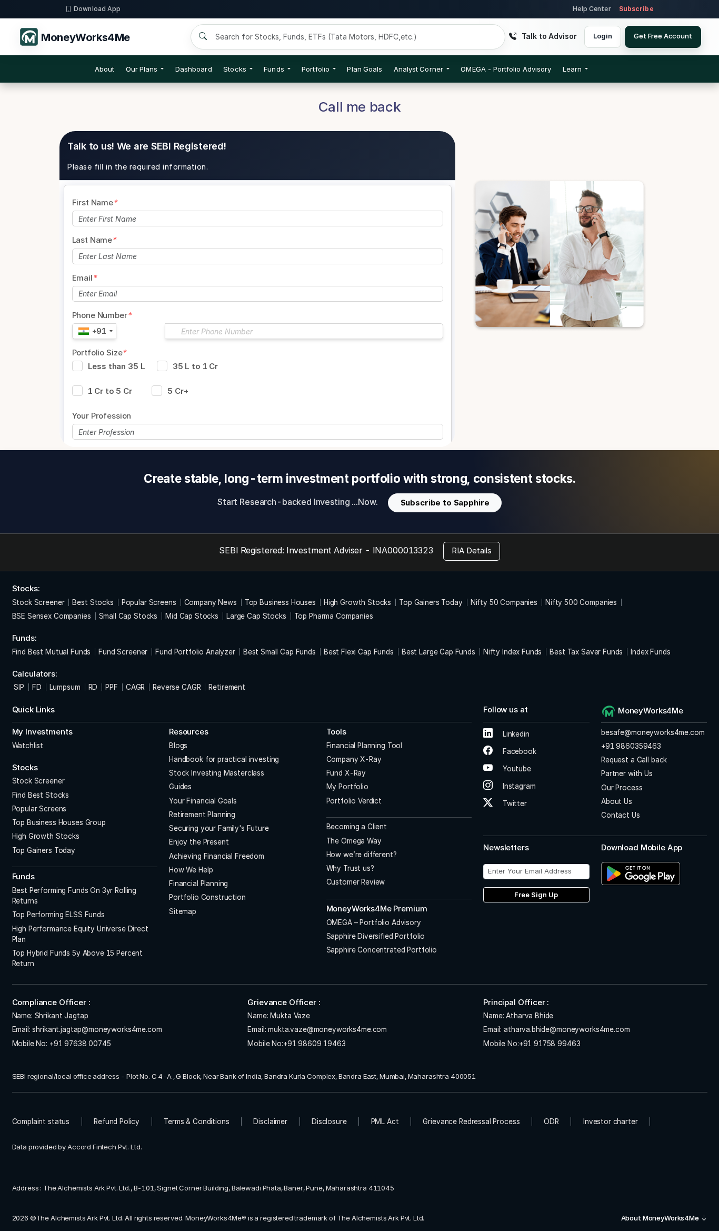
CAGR (135, 687)
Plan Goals (364, 69)
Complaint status (41, 1121)
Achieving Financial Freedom (216, 856)
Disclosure (329, 1121)
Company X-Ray (354, 759)
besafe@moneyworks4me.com (652, 732)
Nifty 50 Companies (504, 602)
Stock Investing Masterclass (216, 773)
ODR (551, 1121)
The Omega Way (354, 841)
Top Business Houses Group (59, 822)
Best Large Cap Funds (438, 652)
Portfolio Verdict (354, 801)
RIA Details (472, 550)
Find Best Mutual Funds (51, 652)
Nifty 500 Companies (581, 602)
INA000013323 (403, 550)
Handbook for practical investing (224, 759)
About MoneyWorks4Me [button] (661, 1218)
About (104, 69)
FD (37, 687)
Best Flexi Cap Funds (359, 652)
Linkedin (515, 734)
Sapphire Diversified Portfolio (375, 936)
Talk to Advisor (549, 36)
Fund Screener (122, 652)
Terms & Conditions (196, 1121)
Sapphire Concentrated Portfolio (381, 950)
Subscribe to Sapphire (445, 503)
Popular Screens (149, 602)
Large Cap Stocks (256, 616)
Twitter (514, 803)
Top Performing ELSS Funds (58, 914)
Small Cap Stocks (128, 616)
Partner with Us (627, 773)
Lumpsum (65, 687)
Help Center (592, 9)
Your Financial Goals (203, 801)
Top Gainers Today (430, 602)
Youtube (516, 769)
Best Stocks (92, 602)
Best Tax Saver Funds (586, 652)
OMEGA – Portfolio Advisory (373, 922)
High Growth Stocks (357, 602)
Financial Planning (198, 883)
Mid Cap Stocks (191, 616)
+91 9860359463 (631, 746)
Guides (180, 786)
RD (93, 687)
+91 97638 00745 (79, 1043)
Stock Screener (38, 602)
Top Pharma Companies (333, 616)
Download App (97, 9)
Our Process (621, 787)
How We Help (191, 870)
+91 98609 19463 (314, 1043)
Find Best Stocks (40, 795)
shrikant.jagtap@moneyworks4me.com (97, 1029)
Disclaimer (270, 1121)
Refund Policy (116, 1121)
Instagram (518, 786)
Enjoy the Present (198, 842)
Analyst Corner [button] (418, 69)
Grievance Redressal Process (471, 1121)
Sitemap (182, 911)
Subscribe (636, 9)
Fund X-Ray (346, 773)
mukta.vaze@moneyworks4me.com (327, 1029)
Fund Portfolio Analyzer (195, 652)
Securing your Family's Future (219, 828)
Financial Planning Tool (364, 745)
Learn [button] (572, 69)
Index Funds (650, 652)
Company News (210, 602)
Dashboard (193, 69)
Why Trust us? (350, 868)
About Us (616, 801)
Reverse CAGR (177, 687)
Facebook (518, 751)
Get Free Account (663, 36)
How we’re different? (361, 854)
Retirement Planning (202, 814)
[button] (506, 69)
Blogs (178, 745)
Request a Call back (634, 760)
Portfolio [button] (315, 69)
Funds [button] (274, 69)
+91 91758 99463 (550, 1043)
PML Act (385, 1121)
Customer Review (355, 882)
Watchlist (28, 745)
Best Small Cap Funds (279, 652)
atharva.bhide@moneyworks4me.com (567, 1029)
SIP (18, 687)
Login (602, 36)
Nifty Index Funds (512, 652)
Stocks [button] (234, 69)
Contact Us (620, 815)
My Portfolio (347, 786)
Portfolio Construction (207, 897)
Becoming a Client (356, 826)
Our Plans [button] (142, 69)
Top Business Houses (280, 602)
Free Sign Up (536, 894)
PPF (111, 687)
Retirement (226, 687)
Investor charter (610, 1121)
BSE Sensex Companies (51, 616)
